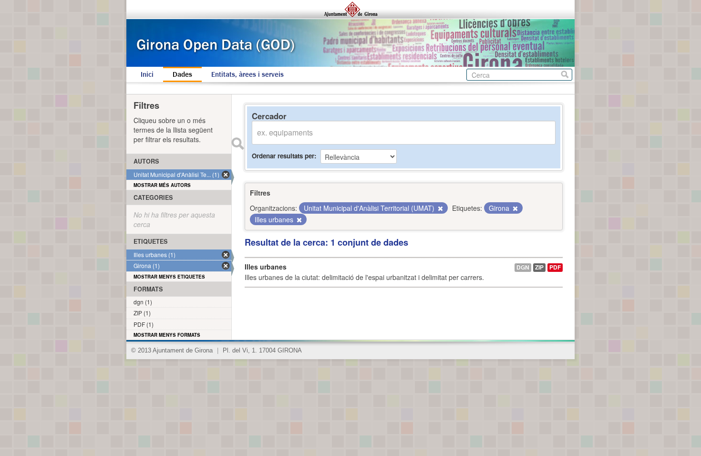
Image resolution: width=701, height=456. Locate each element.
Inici (147, 74)
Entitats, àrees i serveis (247, 74)
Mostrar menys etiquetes (169, 276)
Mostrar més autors (162, 185)
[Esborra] (439, 208)
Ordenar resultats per (283, 155)
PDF (555, 267)
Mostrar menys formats (167, 335)
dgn (522, 267)
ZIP (539, 267)
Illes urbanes (266, 266)
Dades (182, 74)
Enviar (237, 143)
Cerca (565, 75)
